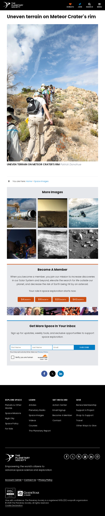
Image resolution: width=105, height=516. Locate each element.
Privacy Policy (43, 352)
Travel (79, 420)
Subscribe (84, 347)
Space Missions (13, 413)
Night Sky (9, 418)
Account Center (13, 479)
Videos (32, 420)
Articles (32, 405)
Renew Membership (86, 405)
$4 (26, 299)
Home (29, 181)
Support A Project (85, 410)
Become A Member (62, 415)
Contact (56, 420)
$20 (60, 299)
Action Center (59, 405)
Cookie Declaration (14, 505)
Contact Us (30, 479)
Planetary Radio (37, 410)
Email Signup (59, 410)
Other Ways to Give (86, 425)
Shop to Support (84, 415)
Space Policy (12, 423)
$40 (78, 299)
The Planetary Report (40, 430)
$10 (43, 299)
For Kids (9, 428)
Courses (33, 425)
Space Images (41, 181)
